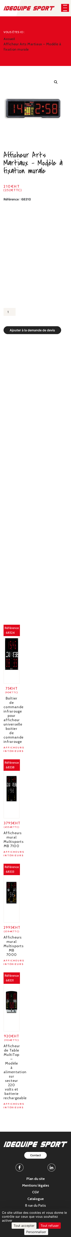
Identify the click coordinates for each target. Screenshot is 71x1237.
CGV (35, 1192)
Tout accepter (24, 1226)
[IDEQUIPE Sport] (29, 8)
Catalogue (35, 1199)
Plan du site (35, 1179)
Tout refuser (50, 1226)
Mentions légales (35, 1185)
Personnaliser (36, 1232)
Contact (35, 1155)
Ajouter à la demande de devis (32, 330)
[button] (65, 8)
